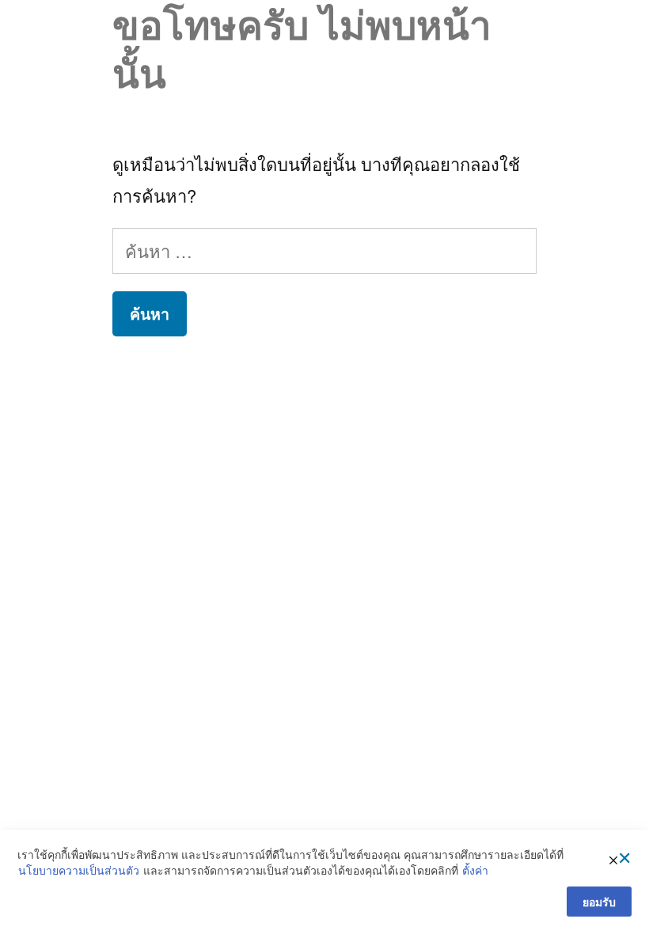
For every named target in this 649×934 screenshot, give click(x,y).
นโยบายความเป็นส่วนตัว (78, 870)
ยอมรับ (599, 901)
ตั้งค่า (475, 870)
